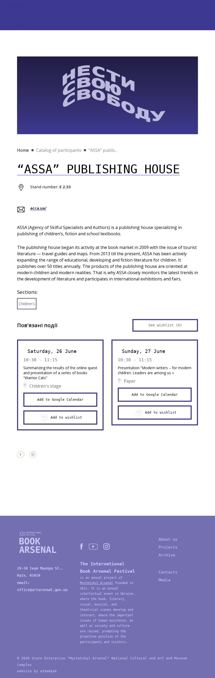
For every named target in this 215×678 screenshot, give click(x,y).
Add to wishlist (66, 417)
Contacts (168, 572)
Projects (168, 547)
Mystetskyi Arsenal (96, 583)
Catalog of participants (58, 150)
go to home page (30, 15)
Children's (27, 303)
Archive (167, 555)
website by (37, 671)
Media (164, 580)
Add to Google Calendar (60, 399)
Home (23, 150)
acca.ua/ (38, 208)
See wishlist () (165, 325)
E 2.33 (65, 186)
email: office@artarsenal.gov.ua (42, 586)
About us (168, 539)
